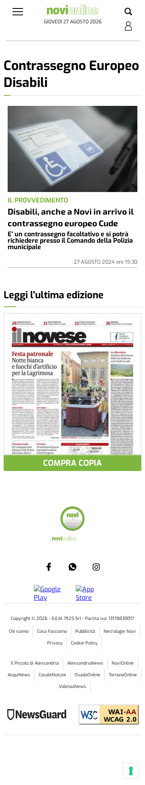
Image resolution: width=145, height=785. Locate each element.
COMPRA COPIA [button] (72, 463)
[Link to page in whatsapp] (72, 567)
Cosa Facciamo (52, 631)
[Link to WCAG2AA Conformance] (105, 715)
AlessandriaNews (85, 663)
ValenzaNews (72, 687)
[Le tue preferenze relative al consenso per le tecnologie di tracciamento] (131, 771)
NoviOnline (123, 663)
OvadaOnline (87, 675)
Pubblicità (85, 631)
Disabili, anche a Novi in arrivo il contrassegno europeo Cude (71, 217)
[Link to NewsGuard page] (39, 716)
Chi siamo (19, 631)
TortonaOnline (123, 675)
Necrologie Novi (120, 631)
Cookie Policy (84, 643)
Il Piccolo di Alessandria (35, 663)
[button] (128, 12)
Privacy (54, 643)
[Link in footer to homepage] (72, 519)
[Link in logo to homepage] (72, 11)
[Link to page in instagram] (96, 567)
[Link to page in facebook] (49, 567)
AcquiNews (19, 675)
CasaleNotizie (52, 675)
